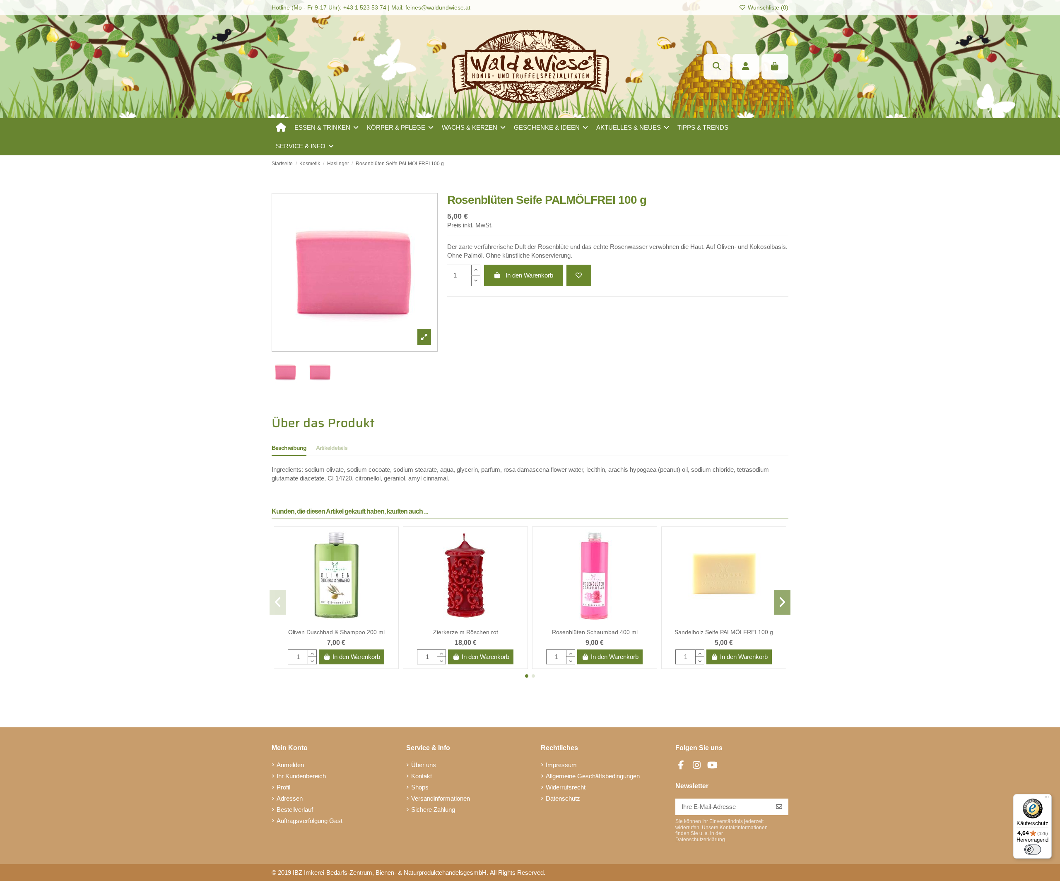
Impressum (561, 764)
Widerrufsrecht (565, 787)
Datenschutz (563, 798)
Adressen (290, 798)
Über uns (423, 764)
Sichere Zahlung (433, 809)
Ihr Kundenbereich (301, 776)
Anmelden (290, 764)
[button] (326, 127)
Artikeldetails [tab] (331, 447)
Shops (420, 787)
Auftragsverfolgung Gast (309, 820)
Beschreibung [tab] (289, 447)
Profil (283, 787)
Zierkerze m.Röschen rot (465, 632)
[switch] (1032, 849)
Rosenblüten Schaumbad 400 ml (595, 632)
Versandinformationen (440, 798)
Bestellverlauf (295, 809)
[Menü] (1047, 799)
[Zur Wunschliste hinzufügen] (578, 276)
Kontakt (421, 776)
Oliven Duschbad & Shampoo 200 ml (336, 632)
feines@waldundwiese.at (437, 7)
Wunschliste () (767, 7)
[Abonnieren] (779, 807)
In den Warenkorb (529, 275)
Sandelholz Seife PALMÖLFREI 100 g (724, 632)
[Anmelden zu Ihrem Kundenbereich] (746, 66)
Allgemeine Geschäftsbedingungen (593, 776)
